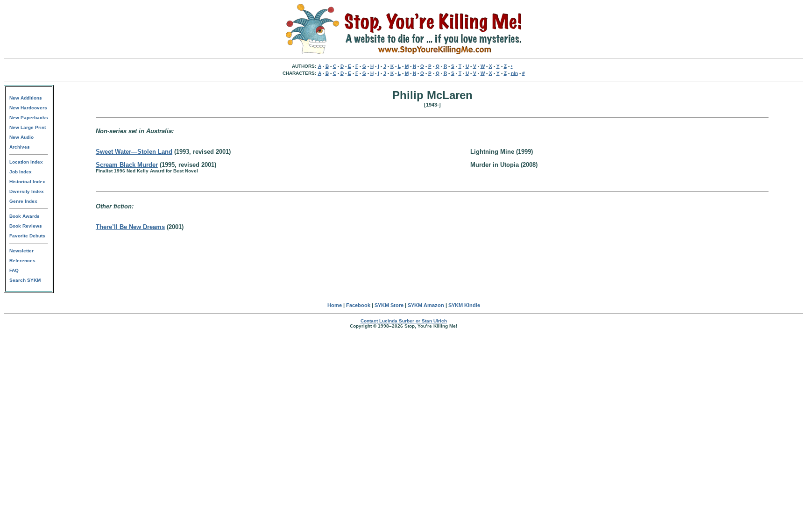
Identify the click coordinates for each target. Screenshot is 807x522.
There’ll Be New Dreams (130, 226)
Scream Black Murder (127, 164)
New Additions (25, 97)
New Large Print (27, 127)
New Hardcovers (28, 107)
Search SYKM (25, 280)
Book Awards (24, 216)
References (22, 260)
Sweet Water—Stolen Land (134, 151)
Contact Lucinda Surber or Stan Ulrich (404, 320)
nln (514, 73)
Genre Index (23, 201)
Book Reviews (25, 226)
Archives (19, 147)
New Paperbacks (28, 117)
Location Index (26, 161)
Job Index (20, 171)
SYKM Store (389, 305)
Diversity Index (26, 191)
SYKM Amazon (426, 305)
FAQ (14, 270)
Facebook (358, 305)
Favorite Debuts (27, 235)
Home (334, 305)
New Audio (21, 137)
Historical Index (27, 181)
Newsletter (21, 250)
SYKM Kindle (464, 305)
